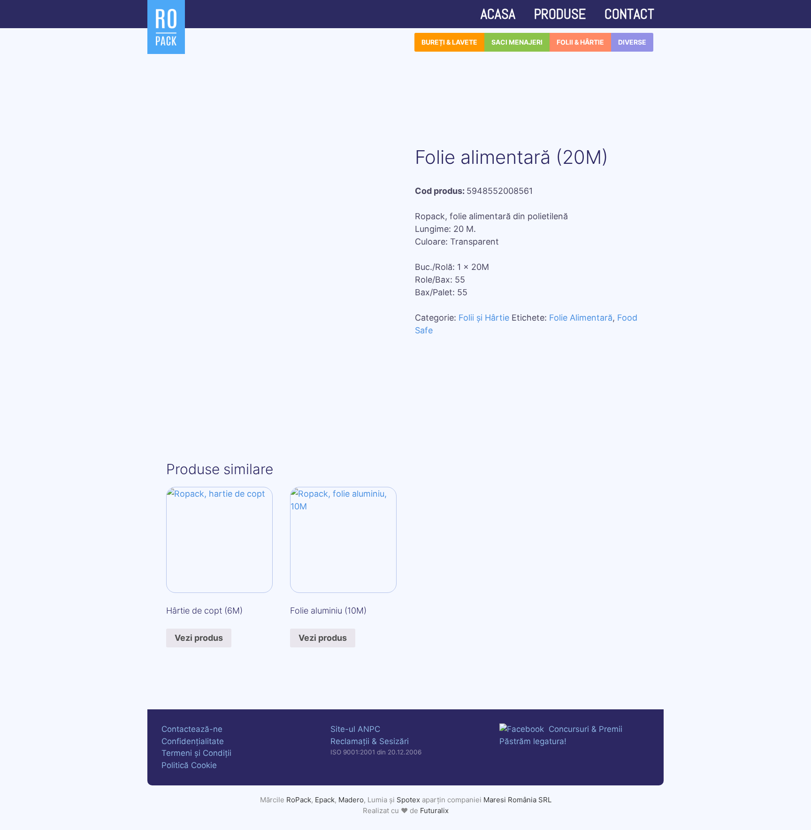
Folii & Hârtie (580, 42)
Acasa (498, 14)
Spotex (408, 799)
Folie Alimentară (580, 318)
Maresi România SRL (517, 799)
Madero (351, 799)
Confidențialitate (192, 741)
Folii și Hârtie (484, 318)
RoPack (298, 799)
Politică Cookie (189, 765)
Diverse (632, 42)
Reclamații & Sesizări (369, 741)
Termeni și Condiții (196, 753)
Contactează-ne (191, 729)
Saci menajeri (517, 42)
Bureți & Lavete (449, 42)
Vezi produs (199, 638)
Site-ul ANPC (355, 729)
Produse (560, 14)
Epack (325, 799)
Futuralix (434, 810)
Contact (629, 14)
